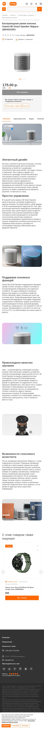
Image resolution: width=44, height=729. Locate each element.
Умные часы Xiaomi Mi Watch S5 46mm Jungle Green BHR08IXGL (20, 602)
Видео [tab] (32, 121)
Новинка (9, 560)
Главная (5, 15)
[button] (3, 586)
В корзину (23, 612)
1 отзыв (16, 35)
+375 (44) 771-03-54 (12, 644)
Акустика (26, 108)
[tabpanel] (22, 335)
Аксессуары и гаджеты (26, 15)
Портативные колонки (10, 18)
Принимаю (6, 726)
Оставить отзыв (12, 596)
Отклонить (25, 726)
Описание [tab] (6, 121)
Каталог (13, 15)
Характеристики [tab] (20, 121)
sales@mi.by (9, 654)
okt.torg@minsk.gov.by (11, 704)
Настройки (16, 726)
